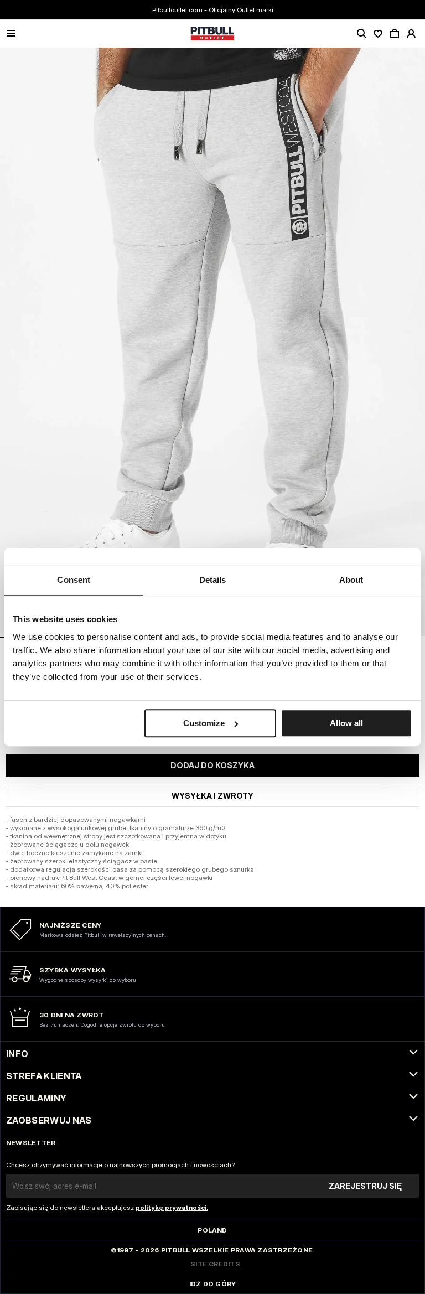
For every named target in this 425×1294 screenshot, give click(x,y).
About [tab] (351, 579)
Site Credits (215, 1264)
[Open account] (411, 34)
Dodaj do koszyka (212, 765)
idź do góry (212, 1284)
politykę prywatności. (172, 1207)
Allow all (346, 723)
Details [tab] (212, 579)
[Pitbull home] (212, 34)
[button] (212, 342)
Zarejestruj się (365, 1186)
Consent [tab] (73, 579)
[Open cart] (394, 34)
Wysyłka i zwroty (212, 795)
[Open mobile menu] (11, 34)
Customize (204, 723)
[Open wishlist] (378, 34)
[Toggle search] (361, 34)
